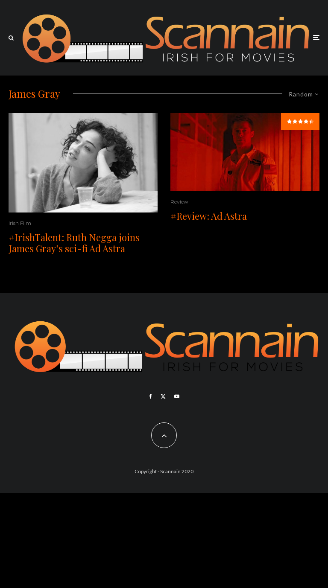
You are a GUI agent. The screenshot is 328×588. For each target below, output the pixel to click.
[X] (163, 396)
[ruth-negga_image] (83, 162)
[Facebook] (150, 396)
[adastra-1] (244, 152)
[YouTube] (177, 396)
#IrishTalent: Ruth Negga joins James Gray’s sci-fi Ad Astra (74, 243)
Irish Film (20, 223)
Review (179, 201)
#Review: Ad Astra (208, 215)
